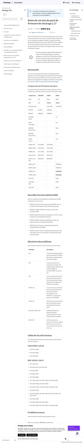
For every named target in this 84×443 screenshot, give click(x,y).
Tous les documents (6, 8)
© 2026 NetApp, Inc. (6, 440)
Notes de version (8, 28)
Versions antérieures (9, 70)
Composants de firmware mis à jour (76, 16)
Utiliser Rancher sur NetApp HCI (11, 64)
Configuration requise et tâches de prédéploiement (12, 36)
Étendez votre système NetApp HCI (12, 60)
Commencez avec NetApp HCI (11, 40)
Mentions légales (8, 74)
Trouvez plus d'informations (73, 38)
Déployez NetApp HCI (9, 43)
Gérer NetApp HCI (8, 47)
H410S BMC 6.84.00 (75, 31)
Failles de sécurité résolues (74, 27)
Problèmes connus (74, 35)
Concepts (6, 31)
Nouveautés (72, 13)
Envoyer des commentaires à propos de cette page (71, 442)
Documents (18, 2)
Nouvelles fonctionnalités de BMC (76, 20)
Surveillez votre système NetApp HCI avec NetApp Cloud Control (13, 51)
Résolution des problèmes (73, 24)
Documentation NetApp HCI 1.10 (11, 25)
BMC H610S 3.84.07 (75, 33)
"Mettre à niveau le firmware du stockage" (46, 81)
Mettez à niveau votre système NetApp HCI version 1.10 (11, 56)
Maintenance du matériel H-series (12, 67)
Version (4, 13)
